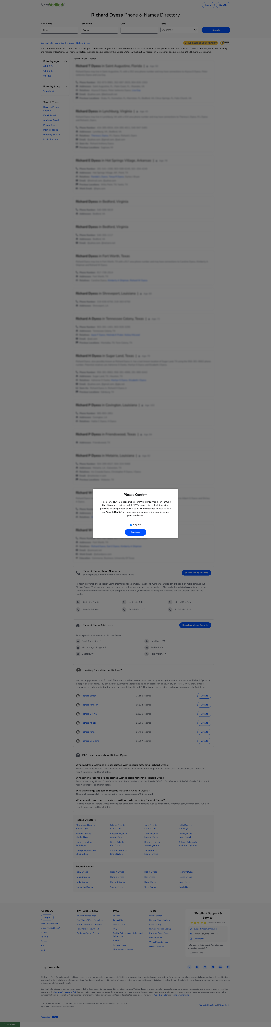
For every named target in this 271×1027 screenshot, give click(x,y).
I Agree (137, 524)
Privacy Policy (146, 501)
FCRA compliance (146, 508)
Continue (135, 532)
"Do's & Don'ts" (114, 512)
